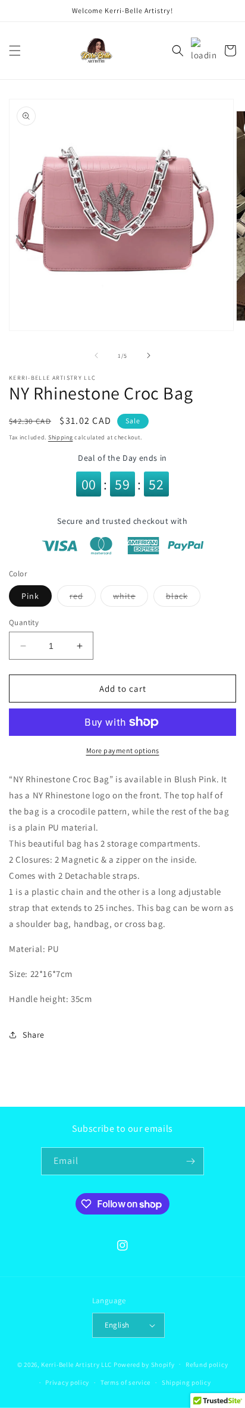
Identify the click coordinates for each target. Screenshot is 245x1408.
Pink (30, 596)
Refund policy (207, 1364)
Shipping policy (186, 1382)
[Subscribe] (190, 1161)
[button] (15, 51)
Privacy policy (67, 1382)
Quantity (24, 622)
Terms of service (125, 1382)
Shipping (60, 437)
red (83, 598)
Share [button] (34, 1034)
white (130, 598)
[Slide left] (96, 355)
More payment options (122, 750)
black (183, 598)
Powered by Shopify (144, 1364)
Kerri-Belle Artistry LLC (76, 1364)
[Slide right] (149, 355)
